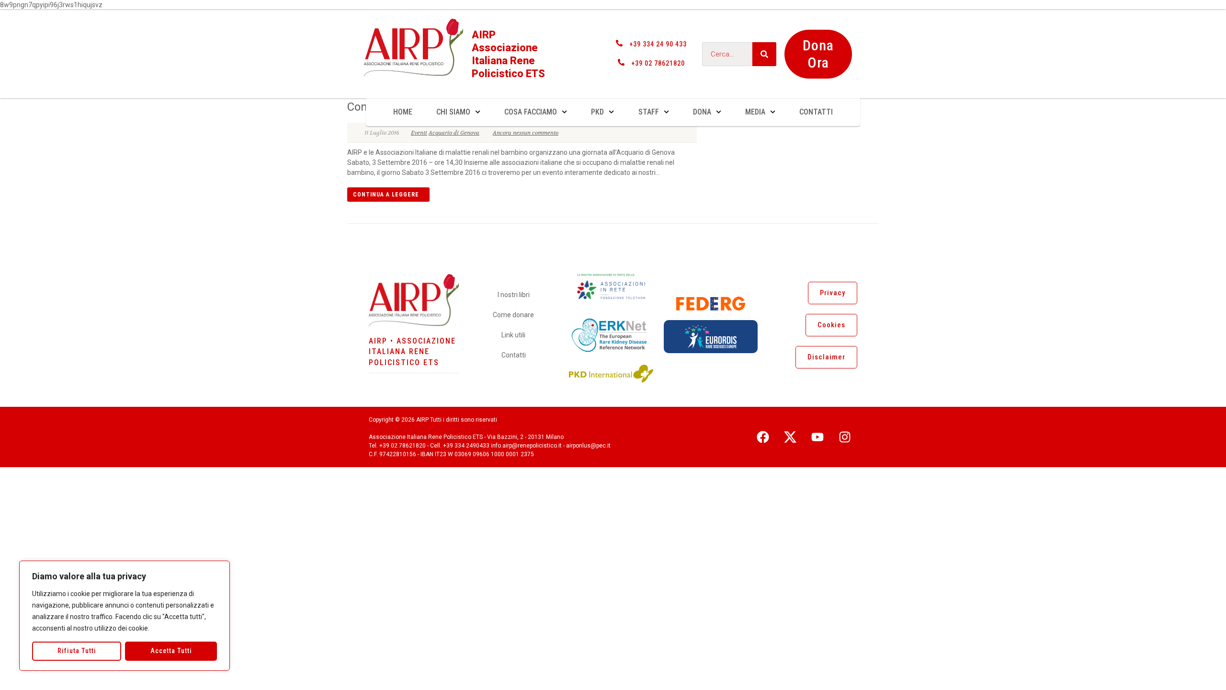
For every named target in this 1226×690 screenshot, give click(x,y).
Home (402, 111)
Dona (702, 111)
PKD (597, 111)
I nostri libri (514, 295)
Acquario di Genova (454, 133)
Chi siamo (453, 111)
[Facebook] (762, 437)
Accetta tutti (171, 651)
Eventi (419, 133)
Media (755, 111)
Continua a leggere (386, 194)
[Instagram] (844, 437)
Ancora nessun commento (525, 133)
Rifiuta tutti (76, 651)
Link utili (513, 335)
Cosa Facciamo (530, 111)
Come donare (513, 315)
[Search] (764, 54)
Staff (648, 111)
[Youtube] (817, 437)
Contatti (816, 111)
